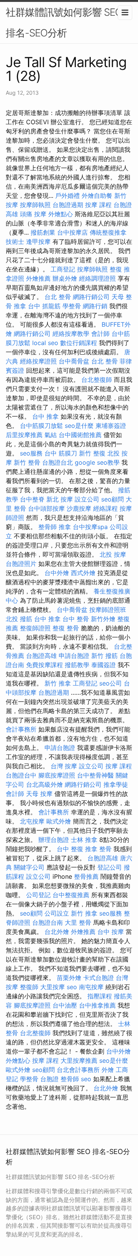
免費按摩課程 (44, 665)
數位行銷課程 (78, 343)
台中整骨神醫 (95, 775)
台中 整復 (70, 849)
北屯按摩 (32, 821)
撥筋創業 (43, 232)
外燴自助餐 (97, 195)
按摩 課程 (98, 205)
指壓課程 (99, 996)
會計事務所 (21, 729)
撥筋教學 (77, 665)
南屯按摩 (91, 987)
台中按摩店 (72, 232)
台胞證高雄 (41, 655)
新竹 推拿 (57, 683)
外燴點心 (60, 214)
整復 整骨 (66, 628)
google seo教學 (97, 462)
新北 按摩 (59, 499)
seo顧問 (112, 499)
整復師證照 (35, 628)
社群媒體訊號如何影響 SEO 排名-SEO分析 (64, 22)
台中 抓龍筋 (44, 306)
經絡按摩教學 (71, 333)
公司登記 (38, 895)
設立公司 (87, 499)
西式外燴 (83, 573)
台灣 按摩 (64, 766)
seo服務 (31, 453)
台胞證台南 (47, 922)
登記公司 (109, 867)
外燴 (108, 1070)
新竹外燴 (103, 619)
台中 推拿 (45, 416)
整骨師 (47, 527)
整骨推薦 (86, 876)
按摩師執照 (35, 205)
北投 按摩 (113, 554)
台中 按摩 (110, 931)
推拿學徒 (116, 784)
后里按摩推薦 (24, 435)
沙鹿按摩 (79, 508)
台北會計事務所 (78, 1070)
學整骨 (71, 306)
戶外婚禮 (67, 195)
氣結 (50, 435)
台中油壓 (65, 1005)
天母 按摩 (39, 793)
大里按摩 (52, 987)
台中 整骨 (75, 619)
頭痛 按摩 (33, 214)
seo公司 (110, 683)
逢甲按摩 (38, 241)
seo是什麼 (79, 425)
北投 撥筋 (19, 619)
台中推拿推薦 (97, 1005)
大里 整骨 (78, 922)
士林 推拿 (84, 839)
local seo (45, 343)
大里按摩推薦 (79, 1060)
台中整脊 (32, 499)
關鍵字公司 (29, 867)
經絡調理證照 (97, 278)
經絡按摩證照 (38, 361)
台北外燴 (56, 931)
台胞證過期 (68, 205)
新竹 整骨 (27, 462)
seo (72, 987)
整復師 (29, 987)
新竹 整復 (92, 453)
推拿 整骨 (98, 849)
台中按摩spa (90, 527)
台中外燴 (56, 573)
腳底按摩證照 (56, 775)
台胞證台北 (57, 462)
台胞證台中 (21, 775)
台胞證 (49, 1079)
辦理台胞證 (53, 839)
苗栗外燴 (69, 977)
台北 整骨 (57, 297)
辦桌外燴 (65, 278)
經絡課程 (105, 508)
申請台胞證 (74, 655)
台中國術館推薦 (80, 435)
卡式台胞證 (98, 977)
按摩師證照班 (107, 609)
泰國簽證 (103, 665)
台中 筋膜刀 (60, 453)
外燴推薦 (38, 278)
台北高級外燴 (44, 784)
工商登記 (63, 269)
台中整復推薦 (71, 895)
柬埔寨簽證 (110, 425)
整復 (116, 269)
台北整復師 (96, 379)
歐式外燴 (58, 821)
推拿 (20, 306)
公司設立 (56, 913)
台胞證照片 (21, 563)
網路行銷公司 (91, 297)
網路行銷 (95, 306)
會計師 (100, 333)
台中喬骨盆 (74, 361)
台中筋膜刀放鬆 (41, 425)
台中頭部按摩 (46, 508)
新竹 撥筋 (104, 655)
